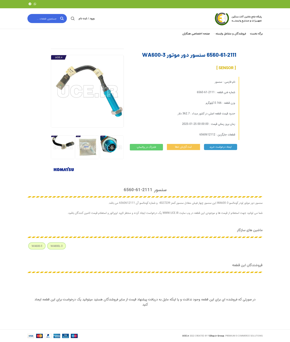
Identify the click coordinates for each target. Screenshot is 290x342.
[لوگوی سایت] (238, 18)
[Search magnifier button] (62, 18)
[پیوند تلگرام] (30, 4)
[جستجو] (73, 18)
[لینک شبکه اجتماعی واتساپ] (35, 4)
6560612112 (207, 135)
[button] (55, 147)
